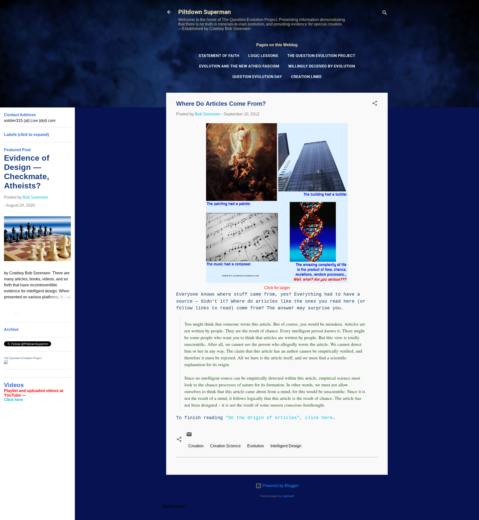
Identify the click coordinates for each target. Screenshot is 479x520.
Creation (196, 446)
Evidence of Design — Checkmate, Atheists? (26, 171)
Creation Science (225, 446)
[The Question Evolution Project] (6, 363)
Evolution (255, 446)
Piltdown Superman (204, 11)
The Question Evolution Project (321, 55)
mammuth (288, 496)
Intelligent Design (285, 446)
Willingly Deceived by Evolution (321, 66)
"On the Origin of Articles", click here (279, 417)
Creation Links (306, 76)
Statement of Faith (219, 55)
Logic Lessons (263, 55)
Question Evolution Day (257, 76)
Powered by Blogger (280, 486)
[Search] (385, 13)
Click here (13, 400)
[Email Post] (189, 436)
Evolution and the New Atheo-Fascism (239, 66)
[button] (375, 104)
